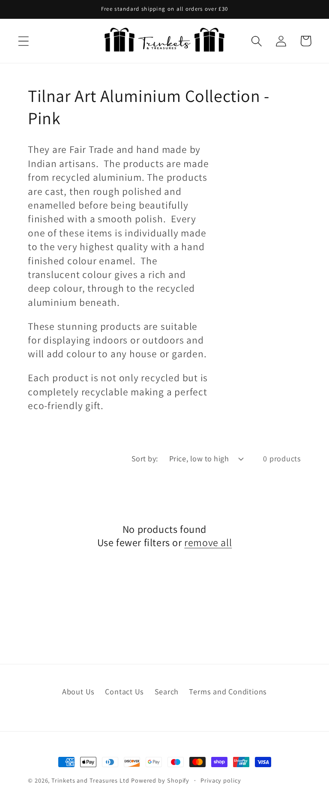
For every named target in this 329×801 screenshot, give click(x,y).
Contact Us (124, 691)
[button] (23, 41)
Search (167, 691)
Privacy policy (220, 780)
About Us (78, 691)
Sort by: (145, 458)
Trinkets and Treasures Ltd (90, 780)
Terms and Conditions (228, 691)
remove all (208, 542)
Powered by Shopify (160, 780)
